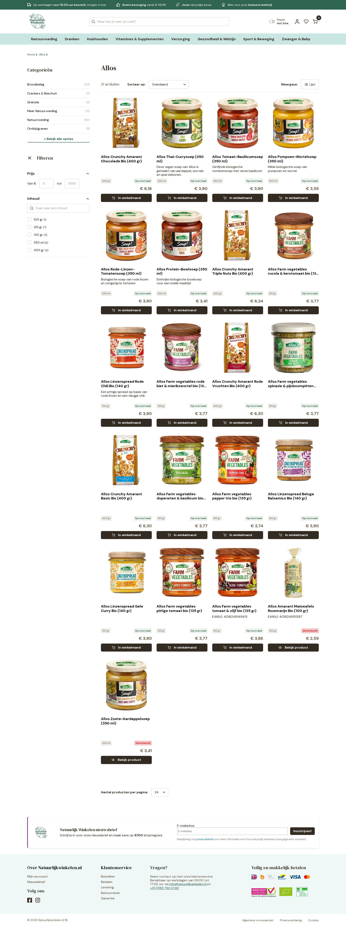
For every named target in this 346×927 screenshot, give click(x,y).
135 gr (40, 227)
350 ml (41, 242)
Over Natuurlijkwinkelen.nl (54, 868)
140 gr (40, 235)
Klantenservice (116, 868)
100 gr (40, 219)
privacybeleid (204, 839)
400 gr (41, 250)
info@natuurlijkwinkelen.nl (187, 884)
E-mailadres (185, 826)
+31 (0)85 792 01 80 (164, 888)
